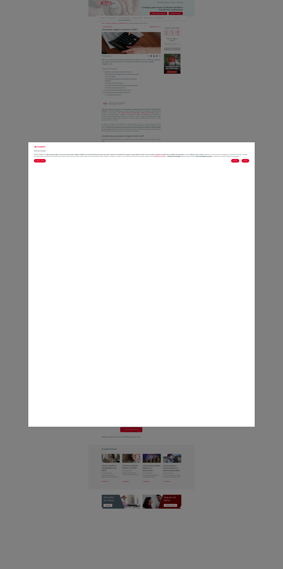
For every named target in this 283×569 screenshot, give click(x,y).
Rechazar (235, 160)
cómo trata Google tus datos (203, 156)
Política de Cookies (159, 156)
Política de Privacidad (174, 156)
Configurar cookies (40, 160)
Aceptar (245, 160)
